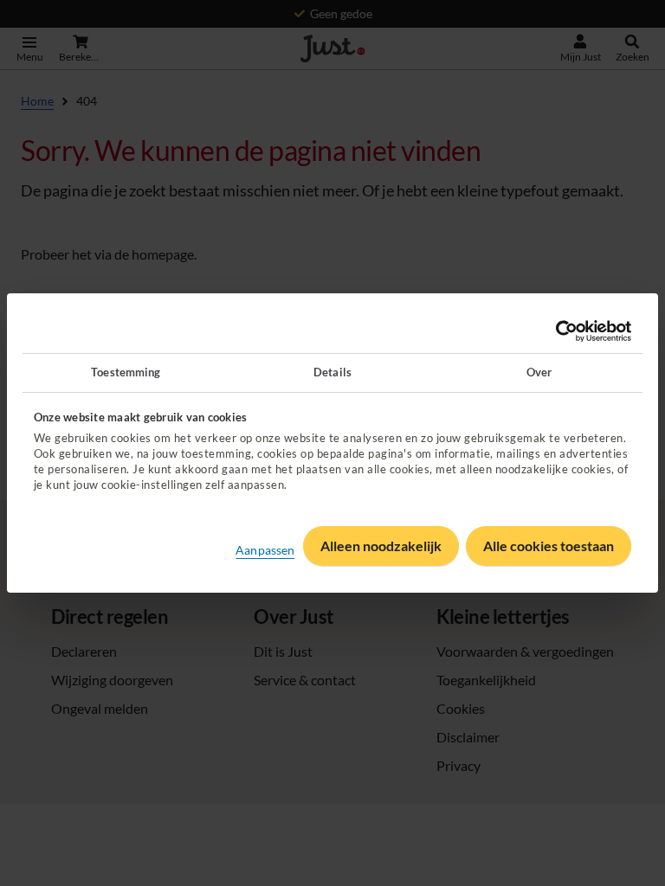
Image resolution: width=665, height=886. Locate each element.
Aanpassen (265, 550)
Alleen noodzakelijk (381, 545)
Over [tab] (539, 372)
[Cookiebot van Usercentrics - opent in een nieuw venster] (555, 331)
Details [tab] (332, 372)
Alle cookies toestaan (548, 545)
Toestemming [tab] (125, 372)
